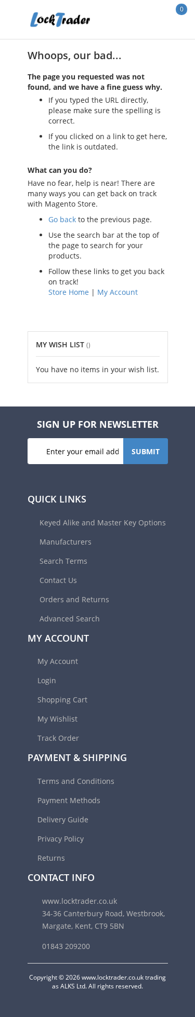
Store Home (68, 292)
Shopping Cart (62, 699)
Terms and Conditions (75, 781)
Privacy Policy (60, 839)
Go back (62, 219)
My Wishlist (57, 719)
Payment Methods (68, 800)
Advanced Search (68, 618)
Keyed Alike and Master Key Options (101, 522)
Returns (51, 858)
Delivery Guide (62, 819)
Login (46, 680)
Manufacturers (64, 542)
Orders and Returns (73, 599)
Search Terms (62, 561)
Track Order (58, 738)
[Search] (148, 19)
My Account (117, 292)
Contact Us (57, 580)
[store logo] (49, 19)
